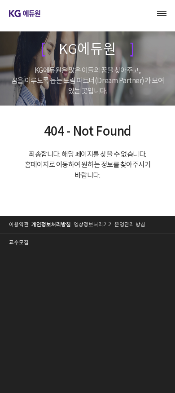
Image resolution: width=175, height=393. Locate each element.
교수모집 (19, 243)
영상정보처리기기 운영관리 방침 (109, 225)
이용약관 (19, 225)
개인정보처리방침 (51, 225)
